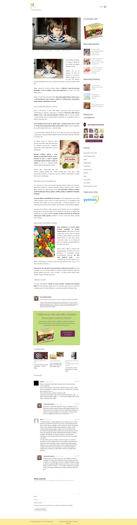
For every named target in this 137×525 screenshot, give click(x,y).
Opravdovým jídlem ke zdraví (51, 305)
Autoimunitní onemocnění (90, 153)
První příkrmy (87, 166)
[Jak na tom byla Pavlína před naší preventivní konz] (91, 136)
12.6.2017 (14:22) (58, 404)
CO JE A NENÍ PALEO (55, 360)
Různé (85, 176)
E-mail (36, 499)
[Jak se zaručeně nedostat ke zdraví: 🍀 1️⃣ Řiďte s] (91, 130)
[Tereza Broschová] (35, 7)
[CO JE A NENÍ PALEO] (57, 355)
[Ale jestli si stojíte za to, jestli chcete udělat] (86, 130)
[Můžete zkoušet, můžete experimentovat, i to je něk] (96, 136)
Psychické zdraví (88, 169)
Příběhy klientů (87, 163)
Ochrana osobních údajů (65, 521)
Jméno (36, 496)
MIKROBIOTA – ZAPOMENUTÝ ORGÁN (95, 96)
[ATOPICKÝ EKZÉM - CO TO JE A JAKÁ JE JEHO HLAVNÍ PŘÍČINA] (87, 70)
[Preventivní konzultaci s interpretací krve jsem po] (96, 130)
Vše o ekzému (87, 179)
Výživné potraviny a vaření (90, 186)
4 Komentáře (67, 50)
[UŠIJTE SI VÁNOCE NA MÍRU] (41, 355)
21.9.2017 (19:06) (58, 456)
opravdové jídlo (61, 251)
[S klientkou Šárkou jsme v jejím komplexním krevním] (101, 130)
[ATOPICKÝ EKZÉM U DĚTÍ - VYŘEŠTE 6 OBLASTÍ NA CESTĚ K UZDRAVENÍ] (87, 61)
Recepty (86, 173)
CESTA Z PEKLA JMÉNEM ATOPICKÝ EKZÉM (97, 87)
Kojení (85, 159)
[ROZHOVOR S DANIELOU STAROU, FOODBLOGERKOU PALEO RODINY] (72, 355)
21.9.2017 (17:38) (47, 419)
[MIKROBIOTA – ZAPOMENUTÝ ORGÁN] (87, 96)
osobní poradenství (44, 304)
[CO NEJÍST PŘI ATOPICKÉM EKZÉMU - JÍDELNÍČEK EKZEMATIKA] (87, 52)
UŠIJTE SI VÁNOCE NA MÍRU (40, 361)
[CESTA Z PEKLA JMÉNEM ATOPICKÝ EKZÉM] (87, 87)
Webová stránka (38, 502)
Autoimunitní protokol (89, 156)
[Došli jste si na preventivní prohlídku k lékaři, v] (101, 136)
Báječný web (50, 521)
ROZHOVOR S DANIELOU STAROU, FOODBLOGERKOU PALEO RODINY (72, 363)
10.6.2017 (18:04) (48, 381)
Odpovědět (76, 381)
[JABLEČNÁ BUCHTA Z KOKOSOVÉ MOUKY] (87, 105)
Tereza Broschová (47, 50)
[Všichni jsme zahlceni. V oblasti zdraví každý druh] (86, 136)
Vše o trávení (87, 183)
